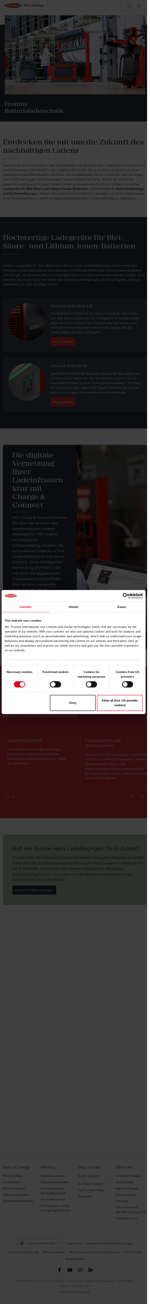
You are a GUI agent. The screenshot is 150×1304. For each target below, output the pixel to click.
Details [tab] (73, 607)
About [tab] (121, 607)
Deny (72, 702)
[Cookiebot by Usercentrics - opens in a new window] (125, 596)
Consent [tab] (25, 607)
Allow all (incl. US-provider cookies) (120, 703)
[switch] (55, 684)
